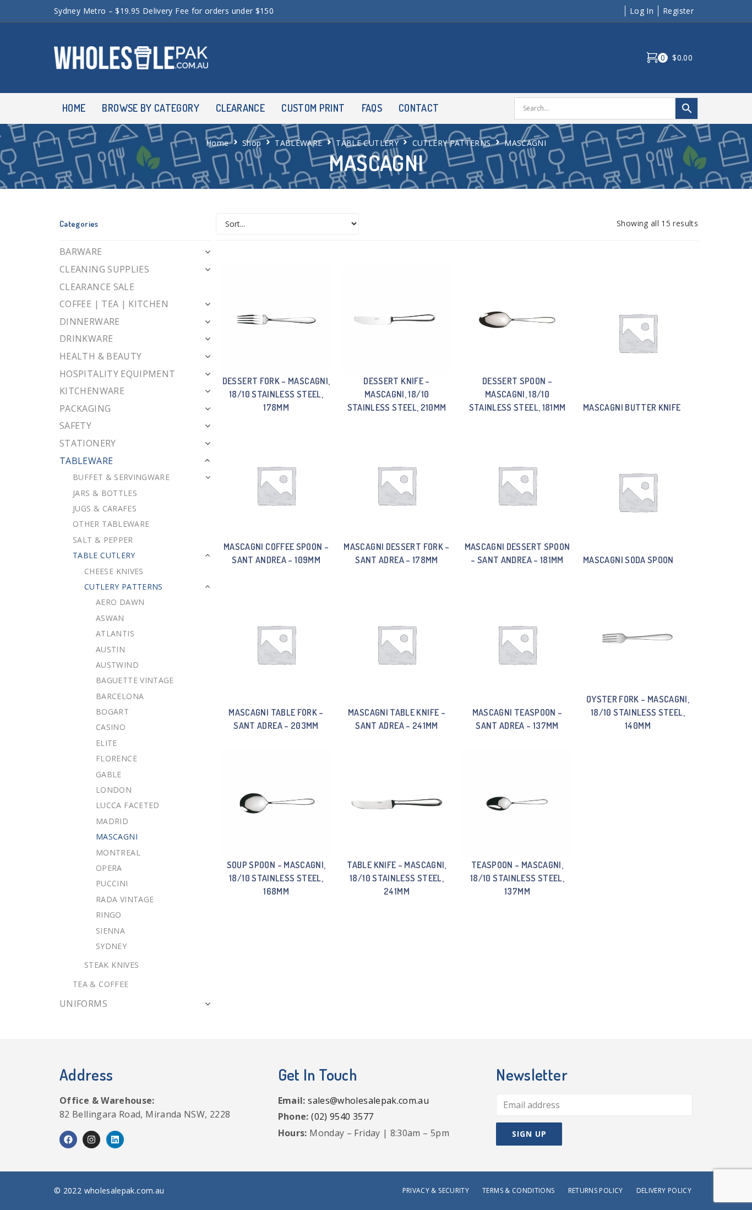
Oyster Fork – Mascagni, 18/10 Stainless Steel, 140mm (637, 712)
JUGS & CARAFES (105, 508)
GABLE (109, 774)
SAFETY (75, 425)
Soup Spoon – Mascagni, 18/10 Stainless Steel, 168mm (276, 878)
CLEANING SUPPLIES (104, 269)
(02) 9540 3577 (342, 1116)
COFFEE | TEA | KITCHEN (113, 304)
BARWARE (80, 252)
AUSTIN (110, 649)
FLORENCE (116, 758)
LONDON (114, 789)
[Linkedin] (115, 1139)
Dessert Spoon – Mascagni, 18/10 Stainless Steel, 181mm (517, 394)
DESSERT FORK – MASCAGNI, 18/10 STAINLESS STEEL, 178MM (276, 394)
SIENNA (110, 930)
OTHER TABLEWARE (111, 524)
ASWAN (110, 618)
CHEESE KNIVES (114, 571)
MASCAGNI (117, 836)
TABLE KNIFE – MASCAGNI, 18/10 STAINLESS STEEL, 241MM (396, 878)
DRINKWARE (86, 339)
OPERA (109, 868)
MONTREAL (118, 852)
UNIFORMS (83, 1004)
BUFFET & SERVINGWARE (121, 477)
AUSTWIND (117, 664)
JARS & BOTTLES (105, 493)
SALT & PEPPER (103, 540)
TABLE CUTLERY (367, 143)
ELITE (106, 743)
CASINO (111, 727)
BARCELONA (120, 696)
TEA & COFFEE (100, 984)
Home (217, 143)
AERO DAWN (120, 602)
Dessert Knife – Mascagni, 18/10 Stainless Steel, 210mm (396, 394)
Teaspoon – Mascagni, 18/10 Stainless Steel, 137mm (517, 878)
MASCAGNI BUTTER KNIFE (632, 407)
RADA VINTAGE (125, 899)
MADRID (112, 821)
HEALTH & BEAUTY (100, 356)
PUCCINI (112, 883)
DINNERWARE (89, 321)
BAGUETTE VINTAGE (135, 680)
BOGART (112, 711)
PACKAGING (85, 408)
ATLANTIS (115, 633)
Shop (251, 143)
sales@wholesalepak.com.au (368, 1100)
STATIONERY (87, 443)
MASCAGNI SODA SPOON (628, 559)
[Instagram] (91, 1139)
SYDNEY (111, 946)
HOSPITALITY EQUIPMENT (117, 374)
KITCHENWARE (91, 391)
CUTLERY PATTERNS (451, 143)
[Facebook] (68, 1139)
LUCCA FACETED (128, 805)
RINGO (109, 914)
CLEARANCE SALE (96, 287)
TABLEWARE (298, 143)
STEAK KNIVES (111, 965)
